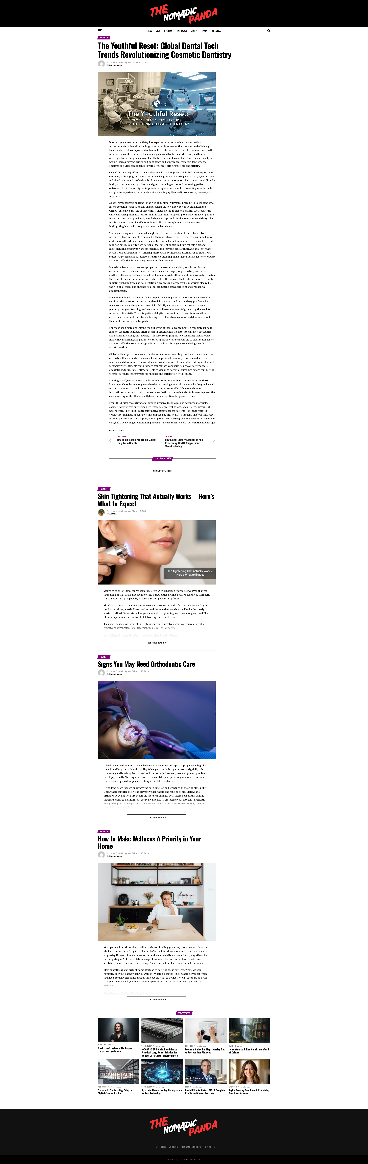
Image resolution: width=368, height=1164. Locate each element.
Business (168, 30)
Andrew (112, 514)
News (149, 30)
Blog (158, 30)
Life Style (216, 30)
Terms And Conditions (191, 1146)
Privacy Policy (159, 1146)
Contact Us (210, 1146)
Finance (205, 30)
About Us (173, 1146)
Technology (181, 30)
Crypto (194, 30)
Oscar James (115, 65)
